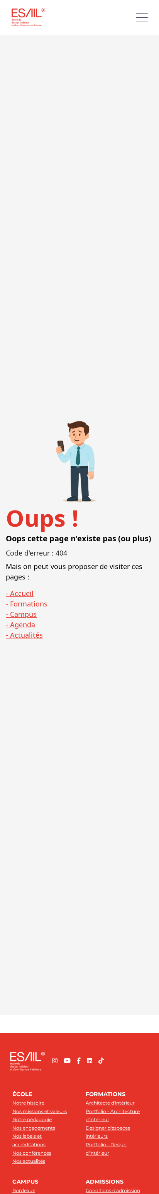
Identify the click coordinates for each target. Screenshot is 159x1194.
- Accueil (20, 593)
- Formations (26, 603)
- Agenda (20, 624)
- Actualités (24, 635)
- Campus (21, 614)
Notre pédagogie (32, 1119)
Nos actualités (28, 1161)
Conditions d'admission (113, 1190)
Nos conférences (31, 1153)
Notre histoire (28, 1103)
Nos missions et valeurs (39, 1111)
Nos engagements (33, 1128)
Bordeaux (23, 1190)
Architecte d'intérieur (110, 1103)
